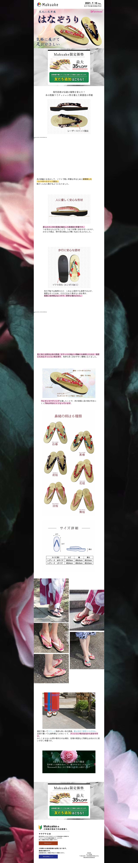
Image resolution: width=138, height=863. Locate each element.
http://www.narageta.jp (89, 857)
